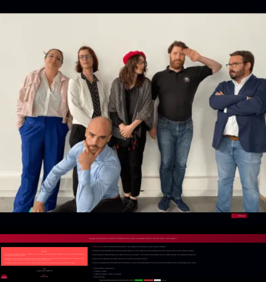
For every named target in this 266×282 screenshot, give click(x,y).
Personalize (157, 280)
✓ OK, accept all (138, 280)
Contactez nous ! (4, 278)
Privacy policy (163, 280)
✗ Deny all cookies (148, 280)
